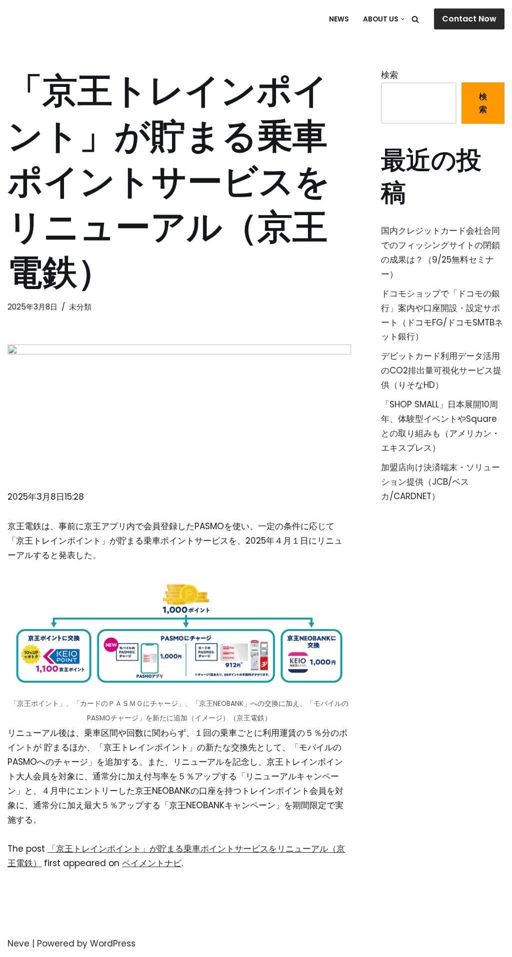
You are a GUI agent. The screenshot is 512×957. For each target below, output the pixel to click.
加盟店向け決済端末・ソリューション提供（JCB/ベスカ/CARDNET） (440, 481)
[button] (402, 19)
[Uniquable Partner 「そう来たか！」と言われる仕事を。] (58, 19)
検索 (389, 75)
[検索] (415, 19)
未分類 (80, 307)
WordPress (113, 944)
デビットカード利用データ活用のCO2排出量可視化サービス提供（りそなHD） (441, 370)
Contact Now (469, 18)
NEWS (339, 19)
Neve (19, 944)
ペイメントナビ (152, 863)
